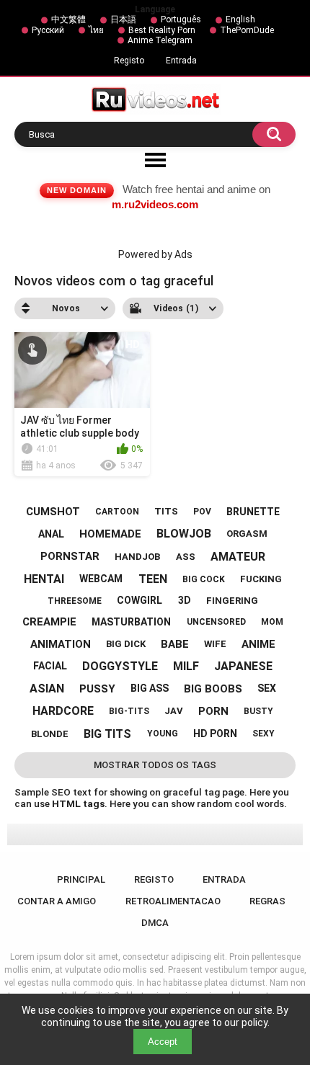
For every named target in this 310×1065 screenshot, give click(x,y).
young (162, 733)
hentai (44, 579)
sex (266, 688)
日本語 (123, 19)
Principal (81, 879)
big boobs (213, 688)
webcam (101, 578)
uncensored (216, 622)
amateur (238, 556)
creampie (49, 621)
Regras (267, 901)
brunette (253, 511)
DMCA (155, 922)
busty (258, 711)
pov (202, 512)
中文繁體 (68, 19)
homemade (110, 533)
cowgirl (139, 600)
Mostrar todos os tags (155, 764)
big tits (107, 734)
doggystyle (120, 666)
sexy (263, 733)
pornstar (69, 556)
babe (175, 644)
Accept (162, 1041)
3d (184, 600)
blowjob (183, 533)
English (240, 19)
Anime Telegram (160, 40)
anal (51, 534)
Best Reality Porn (161, 30)
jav (173, 710)
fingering (232, 600)
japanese (243, 666)
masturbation (131, 622)
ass (185, 556)
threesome (75, 601)
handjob (137, 556)
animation (60, 644)
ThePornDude (247, 30)
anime (258, 644)
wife (215, 643)
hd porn (215, 733)
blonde (49, 733)
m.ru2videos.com (155, 204)
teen (152, 579)
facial (50, 666)
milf (186, 666)
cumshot (53, 511)
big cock (203, 579)
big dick (126, 643)
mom (272, 622)
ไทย (96, 30)
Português (181, 19)
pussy (97, 688)
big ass (149, 688)
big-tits (129, 711)
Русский (48, 30)
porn (213, 711)
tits (166, 511)
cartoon (117, 512)
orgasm (246, 533)
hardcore (63, 711)
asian (47, 688)
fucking (261, 579)
